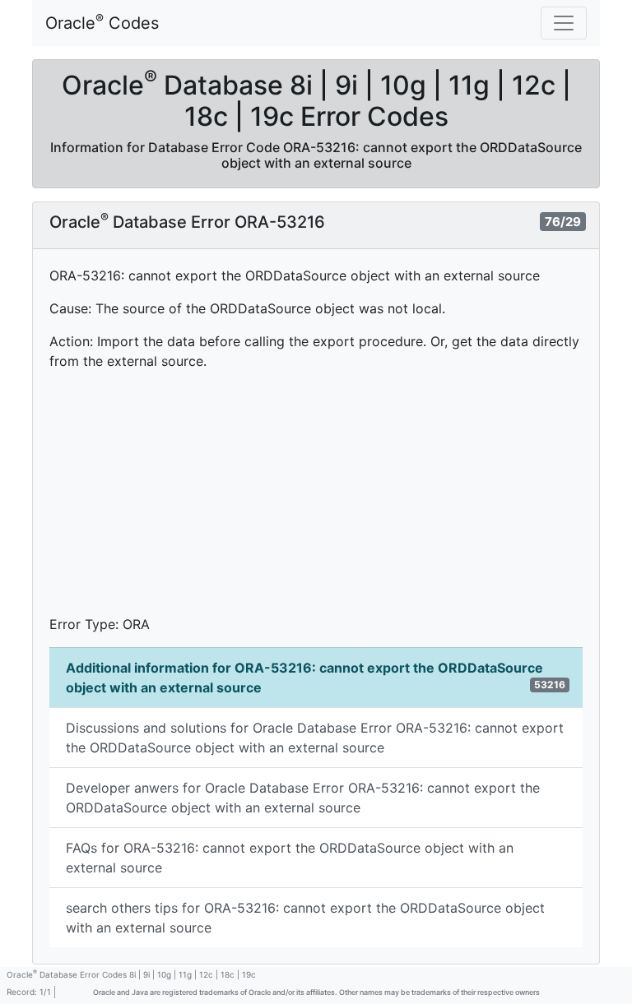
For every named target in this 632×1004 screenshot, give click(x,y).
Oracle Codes (102, 22)
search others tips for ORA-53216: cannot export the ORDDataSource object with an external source (305, 918)
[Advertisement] (316, 499)
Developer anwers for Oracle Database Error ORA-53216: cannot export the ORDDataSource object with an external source (303, 798)
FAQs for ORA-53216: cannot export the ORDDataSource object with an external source (290, 858)
